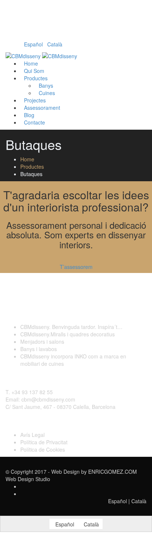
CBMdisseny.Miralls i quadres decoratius (67, 334)
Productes (36, 78)
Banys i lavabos (38, 349)
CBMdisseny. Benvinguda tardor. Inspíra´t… (71, 326)
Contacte (34, 122)
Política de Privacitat (44, 442)
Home (27, 159)
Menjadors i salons (42, 341)
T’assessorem (76, 266)
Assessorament (42, 107)
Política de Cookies (42, 449)
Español (33, 44)
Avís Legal (32, 434)
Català (54, 44)
